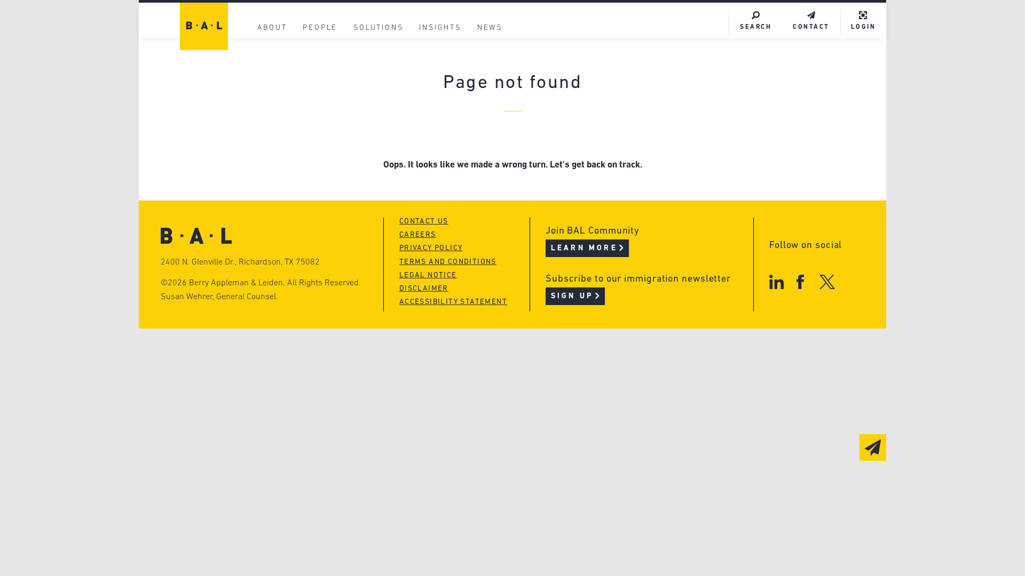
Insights (440, 28)
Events (432, 117)
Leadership (282, 77)
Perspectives (448, 77)
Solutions (378, 28)
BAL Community (454, 56)
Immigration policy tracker (483, 97)
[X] (827, 282)
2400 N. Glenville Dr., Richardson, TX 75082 (240, 262)
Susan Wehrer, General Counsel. (219, 297)
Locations (279, 56)
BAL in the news (295, 117)
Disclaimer (423, 289)
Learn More (584, 248)
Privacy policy (431, 248)
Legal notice (428, 275)
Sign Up (572, 296)
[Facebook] (800, 282)
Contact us (423, 222)
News (489, 28)
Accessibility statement (453, 302)
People (320, 28)
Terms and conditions (447, 262)
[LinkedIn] (776, 282)
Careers (274, 137)
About (272, 28)
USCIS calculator (458, 137)
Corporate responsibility (316, 97)
